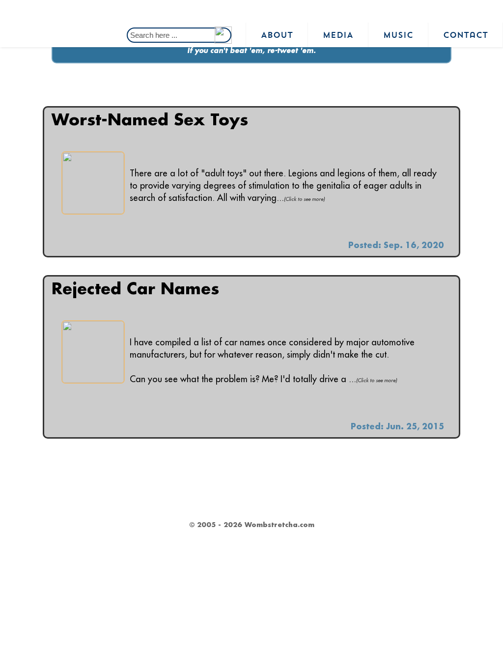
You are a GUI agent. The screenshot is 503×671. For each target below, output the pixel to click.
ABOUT (277, 35)
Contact (465, 35)
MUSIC (398, 35)
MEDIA (338, 35)
